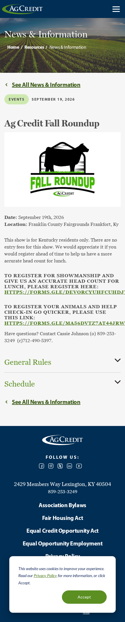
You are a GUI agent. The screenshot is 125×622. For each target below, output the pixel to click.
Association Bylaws (62, 505)
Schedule (19, 384)
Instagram (50, 466)
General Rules (27, 362)
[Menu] (116, 9)
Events (16, 99)
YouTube (79, 466)
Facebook (41, 466)
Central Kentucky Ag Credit (22, 9)
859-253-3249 (62, 491)
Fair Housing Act (62, 517)
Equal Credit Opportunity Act (62, 530)
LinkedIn (69, 466)
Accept (84, 596)
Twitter (60, 466)
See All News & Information (46, 84)
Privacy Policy (45, 575)
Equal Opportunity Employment (63, 543)
